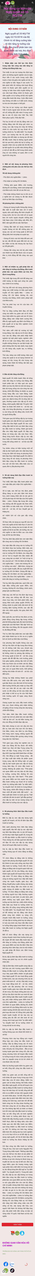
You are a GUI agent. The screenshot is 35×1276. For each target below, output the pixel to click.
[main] (17, 12)
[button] (2, 2)
